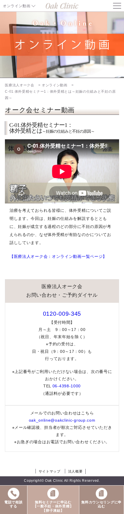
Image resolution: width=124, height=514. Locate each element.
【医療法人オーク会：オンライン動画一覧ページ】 (58, 256)
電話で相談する (13, 504)
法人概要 (75, 471)
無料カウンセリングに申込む (101, 504)
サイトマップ (50, 471)
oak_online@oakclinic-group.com (62, 420)
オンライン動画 (17, 6)
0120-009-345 (62, 314)
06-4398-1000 (66, 386)
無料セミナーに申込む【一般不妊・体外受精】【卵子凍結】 (53, 506)
